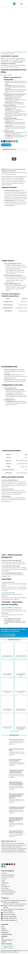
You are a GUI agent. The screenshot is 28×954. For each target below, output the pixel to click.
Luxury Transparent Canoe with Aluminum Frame (20, 674)
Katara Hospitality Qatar (8, 582)
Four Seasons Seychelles (9, 592)
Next (17, 731)
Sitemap (16, 952)
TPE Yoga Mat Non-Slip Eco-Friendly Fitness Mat (20, 656)
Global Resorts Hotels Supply (7, 952)
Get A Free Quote (6, 144)
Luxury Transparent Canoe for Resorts (7, 674)
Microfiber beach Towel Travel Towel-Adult (21, 710)
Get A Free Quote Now (8, 635)
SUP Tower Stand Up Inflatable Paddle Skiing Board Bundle (21, 728)
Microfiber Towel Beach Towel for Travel (7, 727)
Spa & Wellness (7, 52)
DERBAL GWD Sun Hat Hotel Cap (7, 692)
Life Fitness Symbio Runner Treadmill (7, 710)
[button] (14, 4)
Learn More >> (12, 744)
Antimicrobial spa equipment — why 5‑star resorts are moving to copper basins (16, 771)
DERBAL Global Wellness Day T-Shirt (20, 692)
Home (2, 52)
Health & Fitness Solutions (17, 52)
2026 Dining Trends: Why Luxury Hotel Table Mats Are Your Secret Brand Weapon (16, 783)
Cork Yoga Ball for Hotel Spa (16, 739)
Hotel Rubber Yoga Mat (10, 169)
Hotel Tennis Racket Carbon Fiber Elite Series (7, 656)
